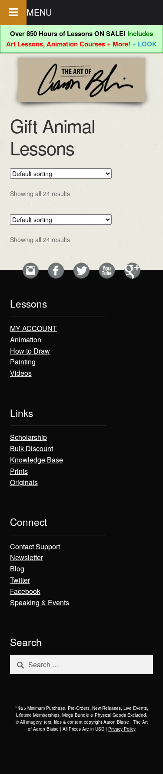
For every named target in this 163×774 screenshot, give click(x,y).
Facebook (25, 591)
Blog (17, 569)
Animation (25, 339)
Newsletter (26, 557)
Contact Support (35, 546)
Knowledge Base (36, 460)
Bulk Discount (31, 448)
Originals (24, 482)
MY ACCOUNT (33, 328)
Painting (23, 362)
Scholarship (28, 437)
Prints (19, 471)
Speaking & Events (39, 602)
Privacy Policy (122, 729)
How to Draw (30, 351)
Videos (21, 373)
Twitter (20, 580)
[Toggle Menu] (13, 12)
